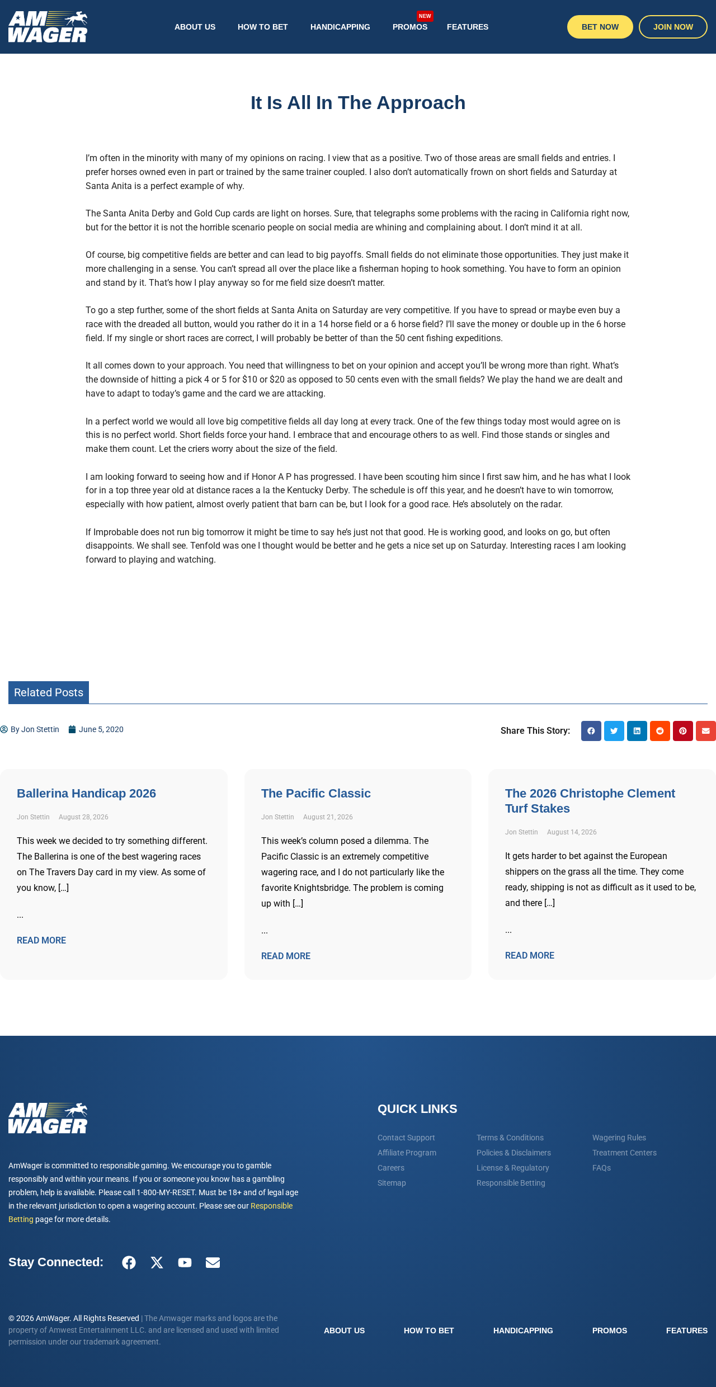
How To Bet (263, 26)
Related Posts (48, 692)
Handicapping (340, 26)
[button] (591, 731)
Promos (412, 22)
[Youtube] (185, 1262)
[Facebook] (129, 1262)
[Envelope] (213, 1262)
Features (467, 26)
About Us (195, 26)
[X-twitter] (157, 1262)
